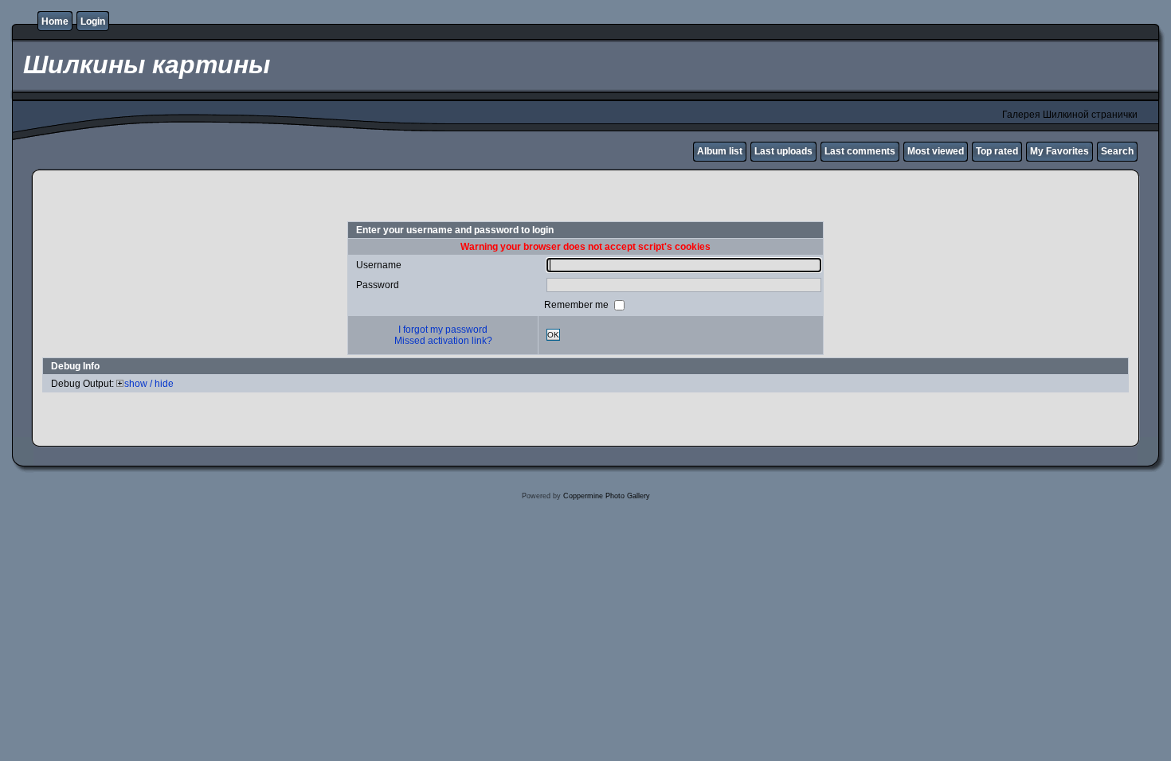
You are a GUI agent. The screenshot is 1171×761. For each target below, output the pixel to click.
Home (55, 21)
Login (92, 21)
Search (1117, 151)
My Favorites (1059, 151)
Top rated (997, 151)
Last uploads (783, 151)
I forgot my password (443, 329)
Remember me (577, 304)
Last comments (859, 151)
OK (553, 334)
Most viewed (935, 151)
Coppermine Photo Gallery (606, 496)
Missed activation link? (443, 340)
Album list (719, 151)
